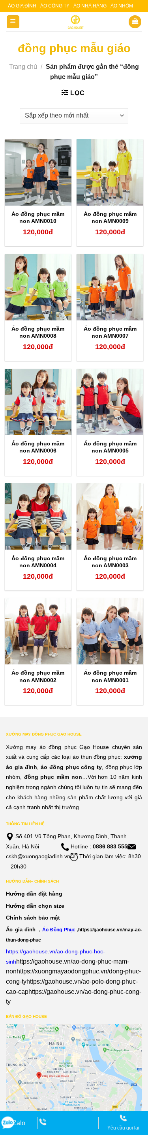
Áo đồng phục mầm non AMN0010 (37, 217)
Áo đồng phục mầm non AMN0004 (37, 561)
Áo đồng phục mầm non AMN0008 (37, 332)
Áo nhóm (122, 6)
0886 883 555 (110, 846)
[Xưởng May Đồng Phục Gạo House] (74, 22)
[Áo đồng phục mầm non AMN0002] (38, 631)
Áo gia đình (22, 6)
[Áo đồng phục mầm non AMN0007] (110, 287)
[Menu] (13, 21)
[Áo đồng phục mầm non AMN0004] (38, 516)
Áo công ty (54, 6)
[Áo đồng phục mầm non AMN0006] (38, 402)
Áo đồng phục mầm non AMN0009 (110, 217)
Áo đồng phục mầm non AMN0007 (110, 332)
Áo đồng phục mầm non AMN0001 (110, 676)
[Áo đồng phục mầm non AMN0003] (110, 516)
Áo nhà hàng (90, 6)
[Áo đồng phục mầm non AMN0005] (110, 402)
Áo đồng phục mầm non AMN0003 (110, 561)
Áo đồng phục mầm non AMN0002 (37, 676)
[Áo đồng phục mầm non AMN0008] (38, 287)
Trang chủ (23, 66)
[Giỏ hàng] (135, 21)
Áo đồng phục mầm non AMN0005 (110, 447)
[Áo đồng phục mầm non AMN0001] (110, 631)
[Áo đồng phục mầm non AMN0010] (38, 172)
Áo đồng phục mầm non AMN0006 (37, 447)
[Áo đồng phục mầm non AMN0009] (110, 172)
